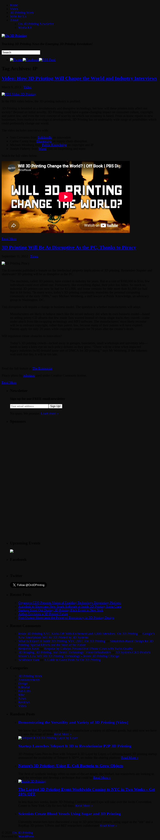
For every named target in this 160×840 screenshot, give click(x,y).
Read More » (62, 734)
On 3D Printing (22, 832)
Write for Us (18, 16)
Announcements (29, 680)
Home (14, 5)
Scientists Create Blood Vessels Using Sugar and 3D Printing (69, 814)
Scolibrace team (28, 660)
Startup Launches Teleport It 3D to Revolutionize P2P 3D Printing (74, 746)
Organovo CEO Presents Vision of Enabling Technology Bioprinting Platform (69, 602)
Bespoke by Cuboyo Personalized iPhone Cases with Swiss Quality (88, 648)
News (34, 256)
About (14, 20)
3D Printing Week (22, 12)
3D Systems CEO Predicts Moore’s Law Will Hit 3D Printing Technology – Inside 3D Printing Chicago (84, 654)
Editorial (24, 687)
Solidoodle (45, 137)
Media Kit (25, 27)
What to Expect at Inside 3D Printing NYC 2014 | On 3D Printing (61, 641)
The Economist (42, 368)
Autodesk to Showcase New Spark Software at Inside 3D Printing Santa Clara (69, 606)
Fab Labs (24, 691)
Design (23, 683)
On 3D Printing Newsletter (36, 24)
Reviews (24, 702)
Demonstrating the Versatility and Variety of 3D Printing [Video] (73, 722)
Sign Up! (55, 406)
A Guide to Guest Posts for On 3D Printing (72, 660)
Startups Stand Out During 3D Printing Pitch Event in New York (60, 610)
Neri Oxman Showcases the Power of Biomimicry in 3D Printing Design (66, 617)
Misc (21, 694)
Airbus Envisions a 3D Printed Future (43, 614)
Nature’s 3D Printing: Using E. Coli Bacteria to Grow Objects (70, 766)
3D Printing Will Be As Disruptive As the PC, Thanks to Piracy (69, 247)
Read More (9, 239)
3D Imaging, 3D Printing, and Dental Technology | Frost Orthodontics (64, 652)
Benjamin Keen (28, 648)
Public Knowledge (54, 145)
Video (14, 9)
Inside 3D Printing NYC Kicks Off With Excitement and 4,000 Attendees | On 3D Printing (78, 633)
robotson (29, 375)
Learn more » (50, 413)
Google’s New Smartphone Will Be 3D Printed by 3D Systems (86, 635)
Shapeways (43, 141)
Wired (42, 148)
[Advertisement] (41, 454)
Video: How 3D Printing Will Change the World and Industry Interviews (79, 78)
